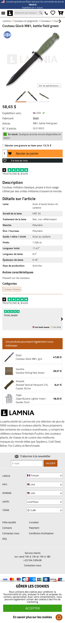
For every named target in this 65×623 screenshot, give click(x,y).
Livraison (34, 522)
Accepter (32, 608)
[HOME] (10, 13)
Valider (50, 463)
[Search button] (41, 13)
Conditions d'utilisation (41, 533)
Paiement (34, 528)
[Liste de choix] (52, 13)
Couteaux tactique (11, 289)
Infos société (9, 522)
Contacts (7, 528)
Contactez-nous (10, 533)
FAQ (4, 539)
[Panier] (60, 13)
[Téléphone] (46, 13)
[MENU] (3, 13)
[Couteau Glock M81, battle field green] (32, 59)
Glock (36, 118)
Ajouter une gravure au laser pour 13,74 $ (28, 145)
